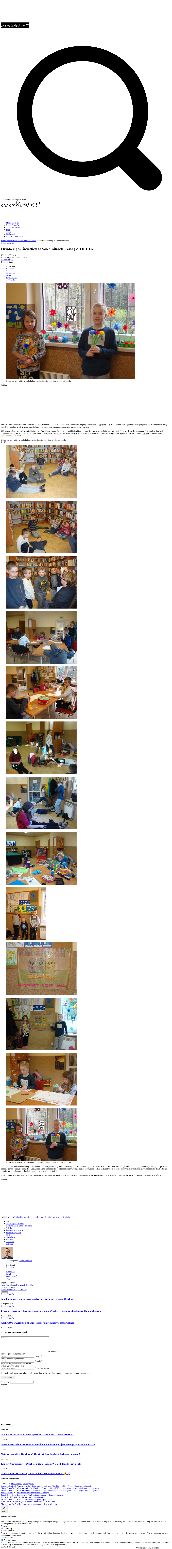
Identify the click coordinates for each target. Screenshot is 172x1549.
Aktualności (17, 241)
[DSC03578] (41, 773)
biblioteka (10, 1242)
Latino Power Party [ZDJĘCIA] (14, 1289)
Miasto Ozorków (7, 1488)
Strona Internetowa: (42, 1368)
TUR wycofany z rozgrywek (22, 1484)
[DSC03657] (41, 994)
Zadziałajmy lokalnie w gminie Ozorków (17, 1285)
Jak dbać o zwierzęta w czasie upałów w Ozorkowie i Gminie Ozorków (37, 1299)
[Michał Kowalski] (7, 1258)
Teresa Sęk (5, 1497)
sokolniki (9, 1239)
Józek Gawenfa (7, 1493)
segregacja (10, 1244)
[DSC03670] (41, 1160)
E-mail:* (38, 1361)
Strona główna (7, 241)
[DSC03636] (26, 939)
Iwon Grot (5, 1502)
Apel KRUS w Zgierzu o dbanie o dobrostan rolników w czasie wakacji (37, 1322)
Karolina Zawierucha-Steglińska (19, 1226)
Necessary (8, 1528)
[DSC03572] (41, 718)
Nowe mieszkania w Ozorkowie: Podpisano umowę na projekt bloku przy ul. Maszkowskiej (48, 1444)
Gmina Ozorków (29, 241)
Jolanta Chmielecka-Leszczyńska (14, 1495)
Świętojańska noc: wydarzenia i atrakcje (33, 1493)
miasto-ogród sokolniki (15, 1223)
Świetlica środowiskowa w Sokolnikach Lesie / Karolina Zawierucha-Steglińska (38, 1217)
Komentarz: (54, 1351)
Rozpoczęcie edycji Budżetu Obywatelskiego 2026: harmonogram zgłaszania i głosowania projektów (58, 1488)
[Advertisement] (47, 213)
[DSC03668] (41, 1105)
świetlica (9, 1228)
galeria (8, 1235)
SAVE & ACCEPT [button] (8, 1547)
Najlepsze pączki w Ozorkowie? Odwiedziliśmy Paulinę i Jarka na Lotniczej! (40, 1454)
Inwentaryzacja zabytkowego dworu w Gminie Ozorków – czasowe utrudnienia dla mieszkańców (51, 1311)
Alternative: (5, 1382)
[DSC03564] (41, 608)
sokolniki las (11, 1237)
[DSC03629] (41, 884)
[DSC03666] (41, 1050)
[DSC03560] (41, 497)
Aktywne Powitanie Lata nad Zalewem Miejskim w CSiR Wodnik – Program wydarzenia (56, 1486)
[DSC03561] (41, 553)
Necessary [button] (5, 1526)
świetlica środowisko (14, 1230)
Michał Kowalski (25, 1261)
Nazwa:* (38, 1356)
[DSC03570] (41, 663)
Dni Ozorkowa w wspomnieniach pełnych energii (38, 1504)
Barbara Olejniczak (8, 1486)
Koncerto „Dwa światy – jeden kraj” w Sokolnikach (34, 1502)
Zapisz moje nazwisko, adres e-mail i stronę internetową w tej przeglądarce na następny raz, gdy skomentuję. (47, 1373)
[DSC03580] (41, 829)
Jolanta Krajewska (13, 1232)
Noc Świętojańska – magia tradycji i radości (35, 1499)
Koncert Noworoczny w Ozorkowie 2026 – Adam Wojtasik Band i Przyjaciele (41, 1464)
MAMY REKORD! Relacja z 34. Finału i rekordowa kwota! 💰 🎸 (35, 1473)
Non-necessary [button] (7, 1537)
